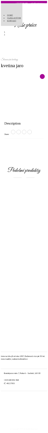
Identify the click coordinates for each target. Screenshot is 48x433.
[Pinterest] (29, 132)
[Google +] (24, 132)
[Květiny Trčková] (10, 6)
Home (26, 32)
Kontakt (11, 21)
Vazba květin (14, 18)
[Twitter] (13, 132)
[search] (21, 10)
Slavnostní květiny (26, 35)
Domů (10, 15)
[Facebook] (19, 132)
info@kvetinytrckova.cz (13, 376)
